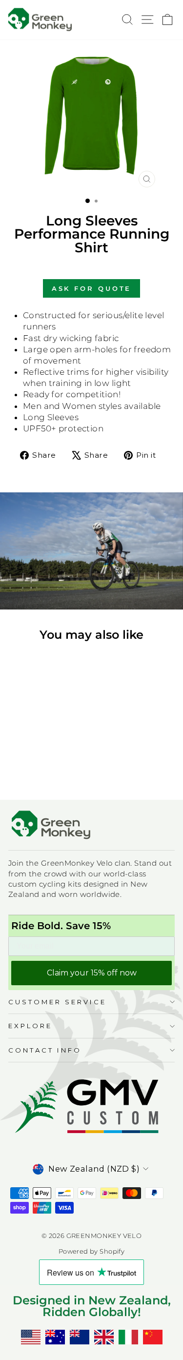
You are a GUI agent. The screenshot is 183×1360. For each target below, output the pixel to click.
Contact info (44, 1050)
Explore (30, 1026)
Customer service (57, 1002)
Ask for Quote (92, 288)
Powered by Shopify (91, 1251)
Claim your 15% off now (92, 972)
